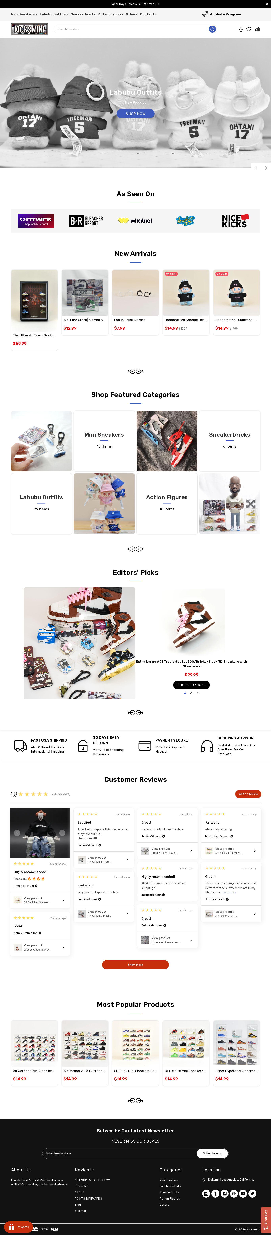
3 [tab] (198, 693)
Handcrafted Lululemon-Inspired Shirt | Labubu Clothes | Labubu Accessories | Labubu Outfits (236, 320)
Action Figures (110, 14)
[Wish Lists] (248, 29)
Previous (256, 168)
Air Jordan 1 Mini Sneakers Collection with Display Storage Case (34, 1071)
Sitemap (81, 1211)
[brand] (36, 221)
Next (266, 168)
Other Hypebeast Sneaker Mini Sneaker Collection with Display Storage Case (236, 1071)
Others (132, 14)
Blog (78, 1204)
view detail (104, 456)
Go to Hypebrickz (135, 114)
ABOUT (79, 1192)
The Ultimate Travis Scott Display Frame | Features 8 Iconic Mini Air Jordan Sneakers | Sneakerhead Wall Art (34, 335)
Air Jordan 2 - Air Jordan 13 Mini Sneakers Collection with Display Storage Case (85, 1071)
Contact (147, 14)
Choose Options (191, 685)
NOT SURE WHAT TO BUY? (92, 1180)
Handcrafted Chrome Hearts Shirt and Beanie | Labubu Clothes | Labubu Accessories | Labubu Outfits (186, 320)
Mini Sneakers (23, 14)
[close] (266, 4)
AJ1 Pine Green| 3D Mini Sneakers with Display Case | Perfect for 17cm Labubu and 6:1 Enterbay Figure (85, 320)
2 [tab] (191, 693)
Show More (229, 892)
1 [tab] (185, 693)
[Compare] (39, 293)
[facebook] (225, 1194)
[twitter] (252, 1194)
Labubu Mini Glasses (129, 320)
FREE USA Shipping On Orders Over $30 (135, 4)
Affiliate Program (225, 14)
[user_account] (239, 29)
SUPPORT (81, 1186)
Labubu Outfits (53, 14)
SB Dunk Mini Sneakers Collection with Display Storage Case (135, 1071)
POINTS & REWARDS (88, 1198)
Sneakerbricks (83, 14)
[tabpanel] (192, 640)
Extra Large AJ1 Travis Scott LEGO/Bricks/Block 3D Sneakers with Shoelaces (191, 664)
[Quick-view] (29, 293)
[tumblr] (215, 1194)
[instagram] (206, 1194)
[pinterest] (234, 1194)
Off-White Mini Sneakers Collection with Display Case (186, 1071)
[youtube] (243, 1194)
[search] (212, 29)
